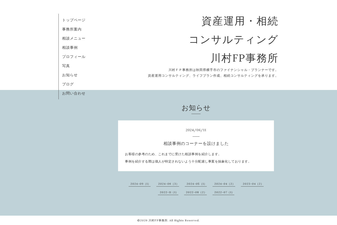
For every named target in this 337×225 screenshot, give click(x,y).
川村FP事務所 (158, 220)
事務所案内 (72, 29)
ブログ (68, 84)
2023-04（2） (253, 183)
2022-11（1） (169, 192)
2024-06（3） (168, 183)
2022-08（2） (196, 192)
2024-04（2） (224, 183)
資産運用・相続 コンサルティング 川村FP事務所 (234, 39)
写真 (66, 65)
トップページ (74, 20)
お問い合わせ (74, 93)
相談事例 (70, 47)
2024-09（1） (140, 183)
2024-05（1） (197, 183)
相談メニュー (74, 38)
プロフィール (74, 56)
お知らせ (70, 75)
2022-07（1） (224, 192)
